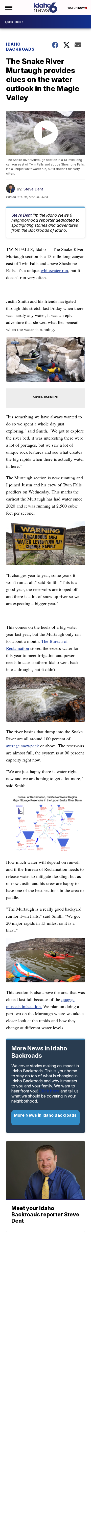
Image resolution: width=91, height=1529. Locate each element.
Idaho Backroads (20, 47)
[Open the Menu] (8, 7)
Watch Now (76, 7)
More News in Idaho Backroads (45, 1115)
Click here (49, 1090)
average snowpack (22, 746)
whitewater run (54, 270)
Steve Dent (33, 189)
